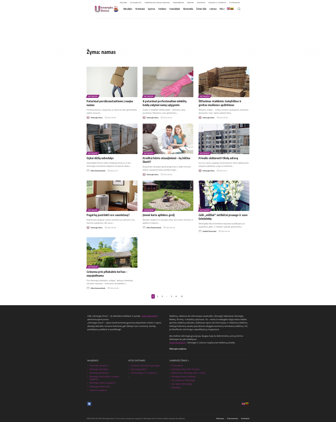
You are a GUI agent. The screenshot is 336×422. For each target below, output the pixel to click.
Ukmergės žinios (97, 118)
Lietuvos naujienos (98, 390)
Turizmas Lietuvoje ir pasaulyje (144, 365)
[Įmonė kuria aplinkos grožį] (168, 196)
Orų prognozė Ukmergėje (183, 380)
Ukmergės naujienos (99, 365)
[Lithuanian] (232, 8)
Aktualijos (92, 96)
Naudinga (175, 387)
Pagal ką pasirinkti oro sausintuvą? (108, 215)
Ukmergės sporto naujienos (102, 382)
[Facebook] (89, 404)
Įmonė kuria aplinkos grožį (159, 215)
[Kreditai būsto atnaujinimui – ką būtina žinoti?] (168, 139)
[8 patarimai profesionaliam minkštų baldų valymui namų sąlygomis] (168, 82)
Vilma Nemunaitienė (98, 171)
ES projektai (177, 365)
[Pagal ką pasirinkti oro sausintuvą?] (112, 196)
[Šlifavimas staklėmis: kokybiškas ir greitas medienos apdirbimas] (224, 82)
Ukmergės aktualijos (98, 369)
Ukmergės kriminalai (98, 373)
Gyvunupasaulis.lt (138, 369)
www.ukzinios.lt (150, 316)
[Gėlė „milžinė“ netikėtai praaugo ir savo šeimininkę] (224, 196)
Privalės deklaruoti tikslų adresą (218, 158)
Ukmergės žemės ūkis (99, 386)
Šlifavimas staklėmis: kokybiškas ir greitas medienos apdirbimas (220, 103)
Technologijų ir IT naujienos (143, 373)
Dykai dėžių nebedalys (100, 158)
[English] (228, 8)
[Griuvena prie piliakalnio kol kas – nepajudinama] (112, 252)
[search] (239, 9)
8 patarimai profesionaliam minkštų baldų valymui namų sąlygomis (165, 103)
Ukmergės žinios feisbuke (183, 376)
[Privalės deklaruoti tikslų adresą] (224, 139)
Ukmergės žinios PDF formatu (185, 369)
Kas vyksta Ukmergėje (181, 384)
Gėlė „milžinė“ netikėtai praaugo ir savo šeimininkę (223, 217)
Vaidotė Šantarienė (209, 231)
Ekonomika (149, 210)
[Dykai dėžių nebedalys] (112, 139)
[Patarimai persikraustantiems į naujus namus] (112, 82)
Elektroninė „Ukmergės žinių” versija (188, 373)
